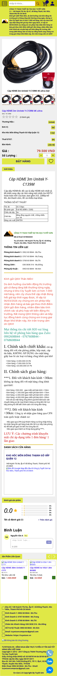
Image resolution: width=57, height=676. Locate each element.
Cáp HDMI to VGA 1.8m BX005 (41, 569)
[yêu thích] (51, 161)
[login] (25, 577)
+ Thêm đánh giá (45, 520)
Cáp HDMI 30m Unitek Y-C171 (13, 569)
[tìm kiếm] (37, 3)
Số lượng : (9, 155)
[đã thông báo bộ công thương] (15, 640)
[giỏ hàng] (45, 3)
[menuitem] (6, 99)
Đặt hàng (23, 161)
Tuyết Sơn (39, 673)
